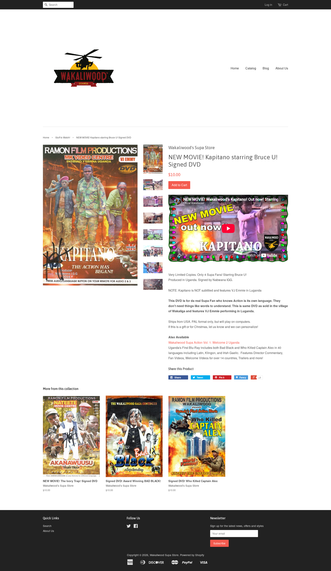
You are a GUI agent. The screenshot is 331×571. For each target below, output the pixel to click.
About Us (281, 68)
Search (47, 526)
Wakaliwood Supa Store (164, 555)
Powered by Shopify (192, 555)
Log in (268, 5)
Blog (266, 68)
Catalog (250, 68)
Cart (285, 5)
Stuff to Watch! (62, 137)
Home (235, 68)
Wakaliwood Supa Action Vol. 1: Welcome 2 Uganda (203, 342)
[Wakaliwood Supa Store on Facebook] (136, 526)
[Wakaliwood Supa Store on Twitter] (129, 526)
